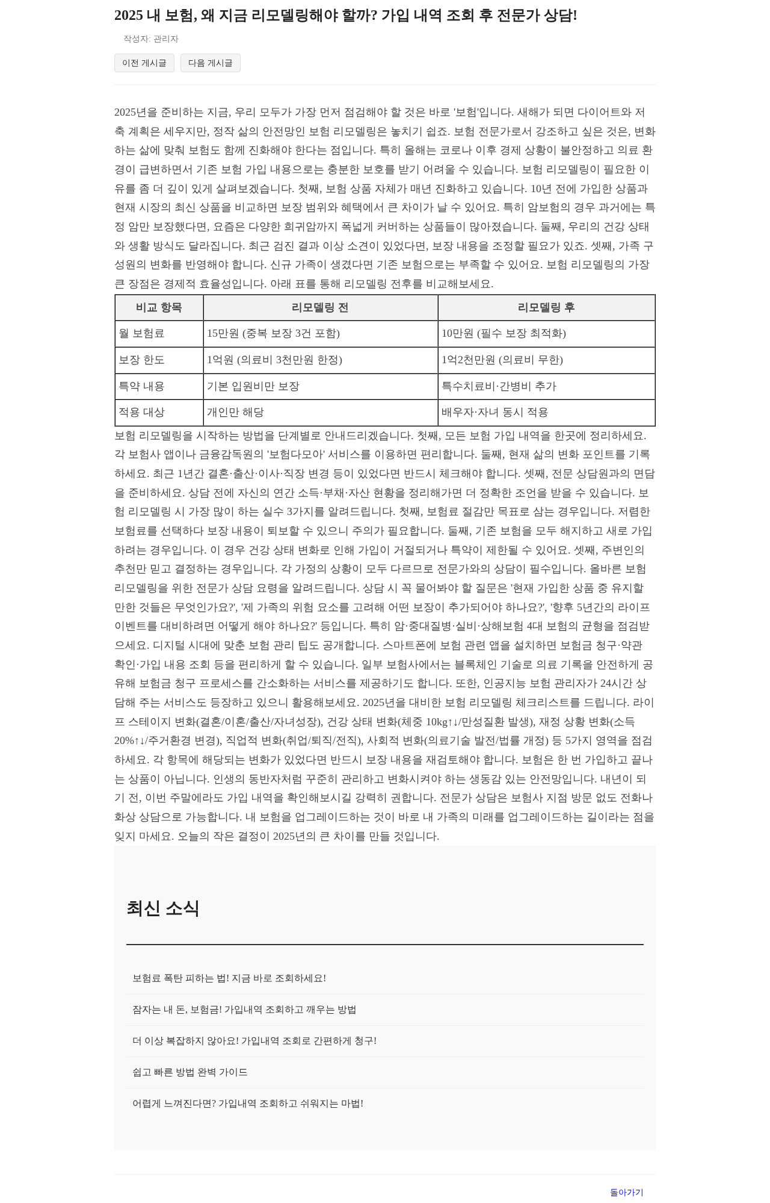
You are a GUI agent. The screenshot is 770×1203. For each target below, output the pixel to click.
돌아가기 (627, 1192)
